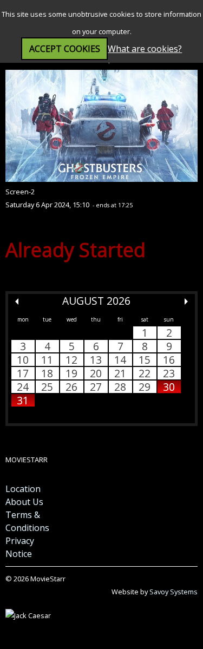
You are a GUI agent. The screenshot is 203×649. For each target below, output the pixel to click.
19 (71, 373)
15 (144, 359)
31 (23, 400)
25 (47, 387)
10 (23, 359)
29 (144, 387)
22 (144, 373)
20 (96, 373)
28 (120, 387)
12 (71, 359)
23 (169, 373)
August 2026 (96, 300)
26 (71, 387)
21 (120, 373)
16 (169, 359)
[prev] (17, 301)
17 (23, 373)
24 (23, 387)
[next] (186, 301)
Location (23, 489)
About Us (24, 502)
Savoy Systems (173, 591)
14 (120, 359)
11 (47, 359)
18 (47, 373)
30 (169, 387)
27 (96, 387)
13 (96, 359)
